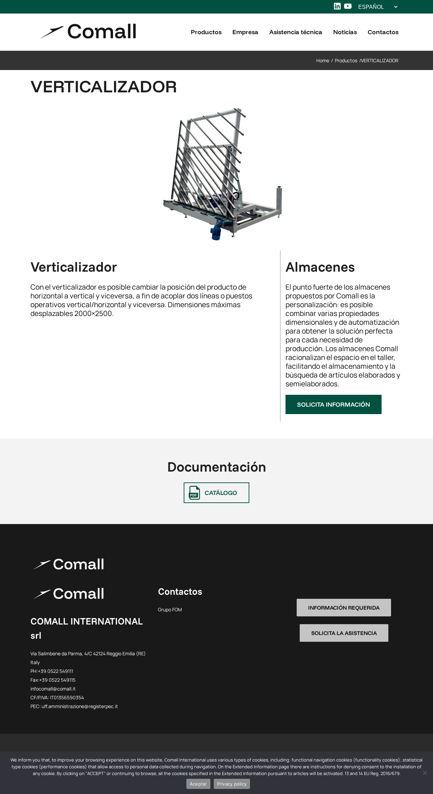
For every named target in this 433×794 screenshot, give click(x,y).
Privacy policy (232, 784)
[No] (424, 772)
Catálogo (221, 493)
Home (322, 60)
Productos (346, 60)
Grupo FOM (170, 609)
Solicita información (333, 404)
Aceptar (198, 784)
